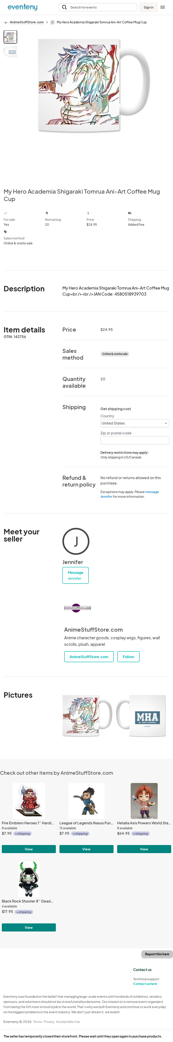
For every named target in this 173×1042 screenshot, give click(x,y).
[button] (97, 7)
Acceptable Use (68, 1022)
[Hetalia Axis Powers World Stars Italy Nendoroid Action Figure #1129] (144, 801)
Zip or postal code (116, 433)
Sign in (148, 7)
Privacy (49, 1022)
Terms (37, 1022)
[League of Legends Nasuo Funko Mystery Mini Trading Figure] (86, 801)
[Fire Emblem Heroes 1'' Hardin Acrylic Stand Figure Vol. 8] (29, 801)
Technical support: (146, 981)
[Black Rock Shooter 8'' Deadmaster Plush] (29, 879)
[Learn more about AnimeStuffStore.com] (77, 608)
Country (107, 416)
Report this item (157, 954)
